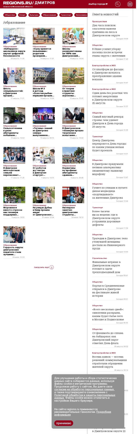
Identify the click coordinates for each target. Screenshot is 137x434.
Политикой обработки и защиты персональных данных (84, 397)
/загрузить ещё (41, 267)
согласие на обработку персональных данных (84, 389)
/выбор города (97, 4)
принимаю (63, 423)
